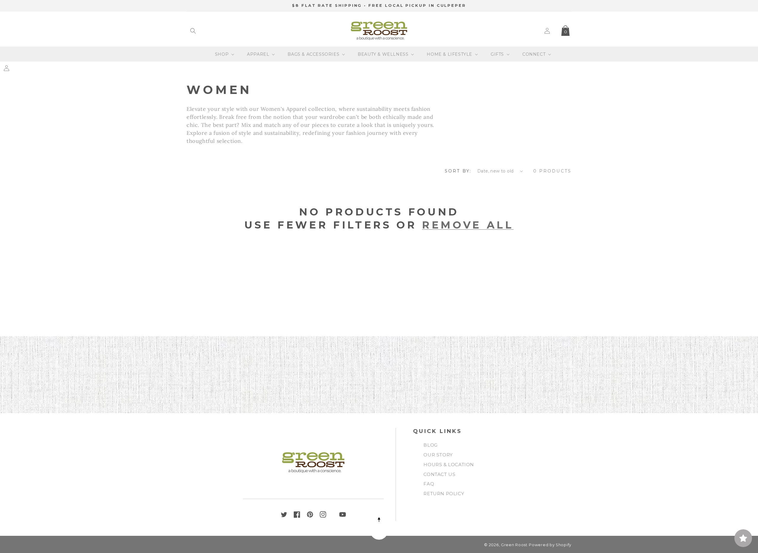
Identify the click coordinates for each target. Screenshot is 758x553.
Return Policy (443, 493)
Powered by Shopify (550, 545)
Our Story (437, 455)
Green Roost (514, 545)
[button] (193, 30)
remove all (468, 225)
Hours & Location (448, 464)
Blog (430, 445)
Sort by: (458, 171)
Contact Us (439, 474)
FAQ (428, 484)
